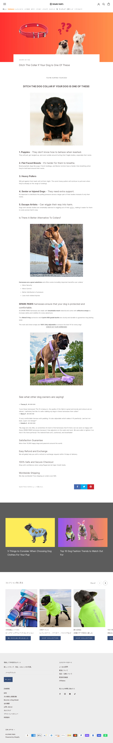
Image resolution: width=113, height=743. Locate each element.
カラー (33, 9)
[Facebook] (60, 694)
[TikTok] (75, 694)
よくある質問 (63, 667)
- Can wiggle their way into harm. (46, 204)
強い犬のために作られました (18, 638)
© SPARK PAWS (10, 734)
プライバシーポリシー (11, 714)
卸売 (5, 693)
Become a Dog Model (11, 700)
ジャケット (52, 9)
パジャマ (45, 9)
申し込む (8, 679)
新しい (5, 9)
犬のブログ (7, 710)
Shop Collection (50, 638)
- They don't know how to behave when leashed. (50, 152)
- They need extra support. (46, 191)
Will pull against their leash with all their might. (35, 181)
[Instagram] (65, 694)
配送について (63, 670)
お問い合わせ (8, 707)
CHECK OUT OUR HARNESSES (56, 327)
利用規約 (7, 717)
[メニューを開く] (4, 4)
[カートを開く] (109, 4)
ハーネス (27, 9)
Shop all (92, 583)
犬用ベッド (70, 9)
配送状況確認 (63, 677)
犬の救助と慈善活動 (10, 696)
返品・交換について (65, 674)
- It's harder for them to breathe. (47, 163)
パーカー (38, 9)
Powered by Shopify (12, 737)
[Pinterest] (70, 694)
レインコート (19, 9)
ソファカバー (78, 9)
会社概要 (7, 703)
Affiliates (62, 681)
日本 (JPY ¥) (9, 729)
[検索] (104, 4)
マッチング (62, 9)
